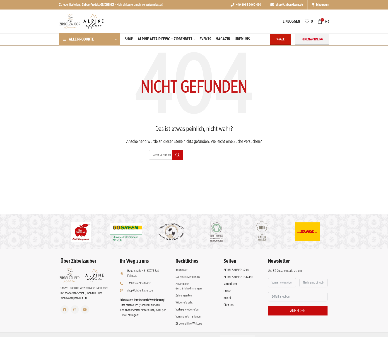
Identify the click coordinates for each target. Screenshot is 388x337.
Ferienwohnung (312, 39)
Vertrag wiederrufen (187, 309)
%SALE (280, 39)
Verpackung (230, 284)
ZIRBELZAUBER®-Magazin (238, 277)
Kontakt (228, 298)
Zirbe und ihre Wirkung (189, 323)
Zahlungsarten (184, 295)
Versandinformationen (188, 316)
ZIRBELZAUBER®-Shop (236, 270)
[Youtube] (85, 309)
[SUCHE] (177, 155)
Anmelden (297, 311)
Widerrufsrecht (184, 302)
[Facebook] (64, 309)
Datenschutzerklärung (188, 277)
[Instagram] (75, 309)
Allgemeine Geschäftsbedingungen (189, 286)
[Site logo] (85, 21)
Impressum (182, 270)
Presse (227, 291)
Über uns (229, 305)
